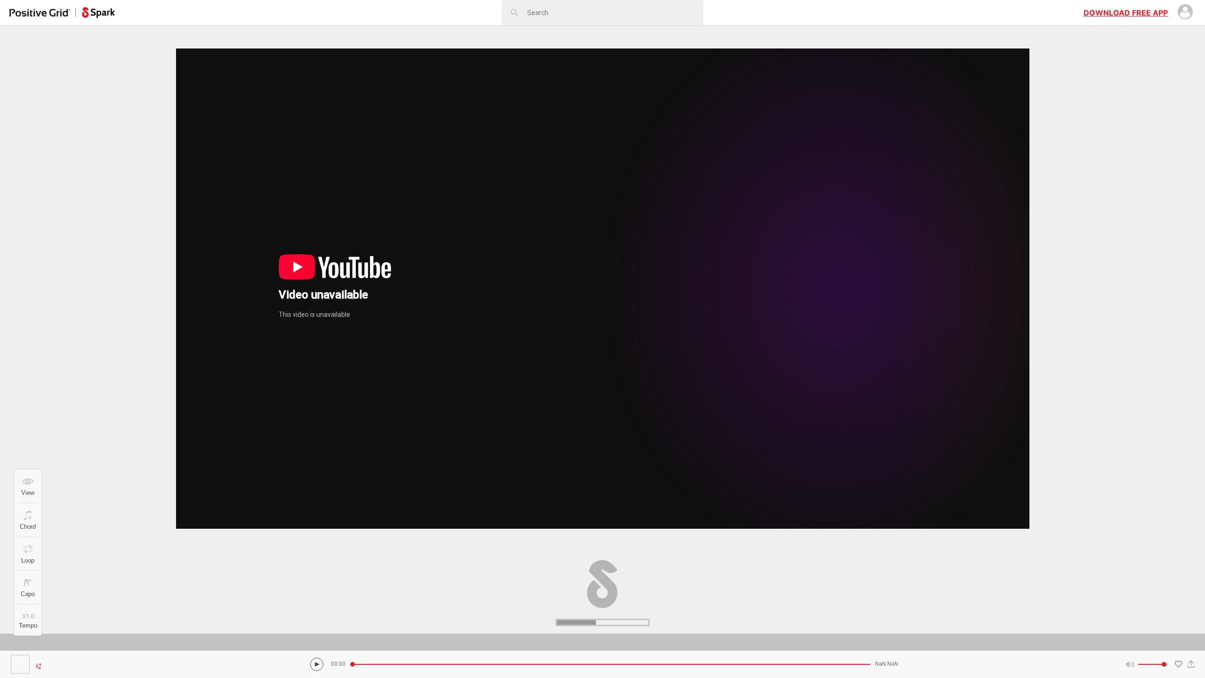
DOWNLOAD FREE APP (1126, 12)
